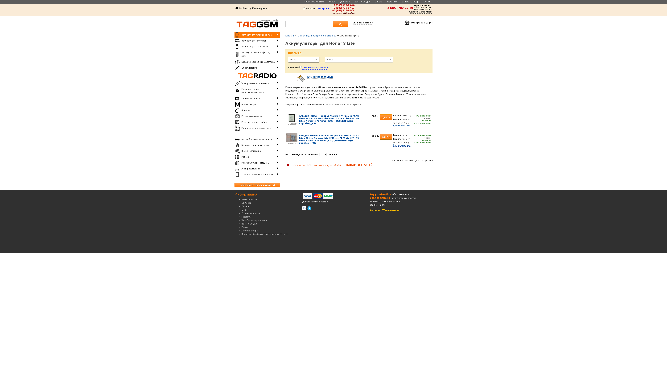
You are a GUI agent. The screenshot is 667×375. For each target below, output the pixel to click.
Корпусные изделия (251, 116)
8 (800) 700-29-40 (400, 8)
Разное (245, 156)
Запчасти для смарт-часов (254, 46)
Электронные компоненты (255, 83)
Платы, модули (249, 104)
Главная (289, 35)
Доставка (345, 1)
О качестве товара (250, 213)
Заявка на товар (410, 1)
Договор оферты (250, 230)
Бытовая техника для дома (255, 145)
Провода (245, 110)
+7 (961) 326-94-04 (343, 10)
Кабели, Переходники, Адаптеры (258, 61)
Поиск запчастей (256, 184)
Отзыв (332, 1)
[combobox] (304, 59)
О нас (244, 209)
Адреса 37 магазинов (385, 210)
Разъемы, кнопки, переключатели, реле (252, 91)
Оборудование (249, 67)
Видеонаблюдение (251, 150)
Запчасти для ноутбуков (253, 40)
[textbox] (309, 24)
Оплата (378, 1)
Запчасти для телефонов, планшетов (317, 35)
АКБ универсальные (320, 76)
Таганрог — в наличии (315, 67)
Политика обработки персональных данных (264, 234)
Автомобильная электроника (256, 139)
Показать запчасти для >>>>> (329, 165)
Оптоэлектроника (250, 98)
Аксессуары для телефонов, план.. (255, 54)
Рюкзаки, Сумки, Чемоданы (255, 162)
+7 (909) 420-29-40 (343, 5)
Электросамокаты (250, 168)
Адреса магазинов (420, 11)
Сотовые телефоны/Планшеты (257, 174)
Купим (426, 1)
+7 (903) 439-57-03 (343, 7)
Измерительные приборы (255, 122)
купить (386, 117)
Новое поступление (314, 1)
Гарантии (392, 1)
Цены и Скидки (362, 1)
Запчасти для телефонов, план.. (257, 34)
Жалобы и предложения (254, 220)
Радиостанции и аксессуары (256, 128)
